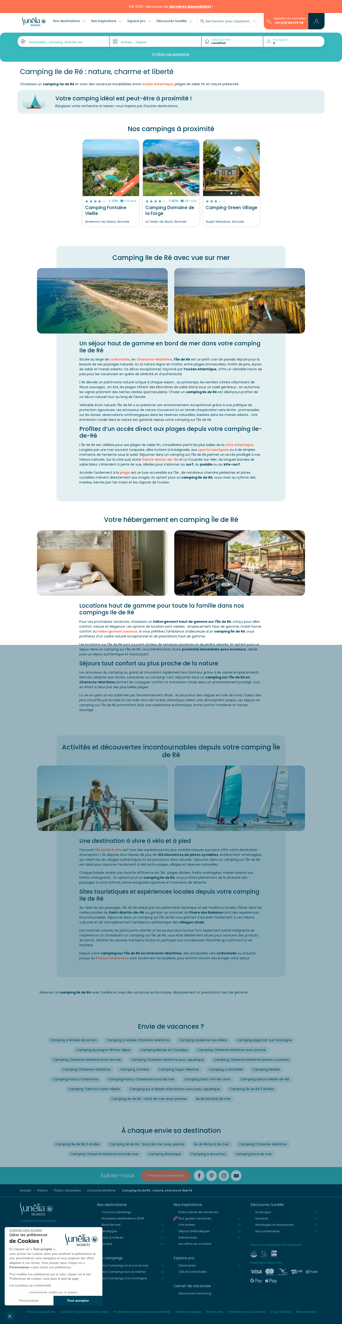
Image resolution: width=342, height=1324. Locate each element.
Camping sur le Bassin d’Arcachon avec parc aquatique (175, 1089)
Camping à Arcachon (208, 1154)
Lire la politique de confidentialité (30, 1285)
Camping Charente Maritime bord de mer (87, 1059)
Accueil (25, 1190)
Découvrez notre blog (194, 1293)
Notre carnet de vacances (198, 1212)
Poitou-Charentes (112, 958)
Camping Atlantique (164, 1154)
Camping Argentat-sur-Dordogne (264, 1040)
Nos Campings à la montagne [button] (124, 1278)
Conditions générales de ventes (84, 1312)
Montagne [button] (109, 1231)
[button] (9, 1316)
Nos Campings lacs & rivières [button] (124, 1272)
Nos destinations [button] (67, 21)
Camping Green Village (231, 207)
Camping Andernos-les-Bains (203, 1040)
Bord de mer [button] (111, 1225)
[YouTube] (236, 1175)
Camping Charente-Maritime (86, 1069)
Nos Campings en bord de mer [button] (125, 1265)
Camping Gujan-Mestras (179, 1069)
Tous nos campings (116, 1212)
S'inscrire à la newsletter (166, 1176)
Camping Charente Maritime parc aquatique (167, 1059)
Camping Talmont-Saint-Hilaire (94, 1089)
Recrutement (306, 1312)
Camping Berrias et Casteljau (164, 1050)
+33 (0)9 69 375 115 (288, 23)
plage (125, 472)
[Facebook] (199, 1175)
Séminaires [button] (187, 1265)
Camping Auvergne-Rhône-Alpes (103, 1050)
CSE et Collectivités (192, 1272)
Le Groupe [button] (263, 1212)
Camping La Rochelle (226, 1069)
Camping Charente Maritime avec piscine (232, 1050)
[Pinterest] (211, 1175)
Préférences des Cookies (247, 1312)
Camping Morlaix (266, 1069)
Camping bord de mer (253, 1154)
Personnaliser (29, 1300)
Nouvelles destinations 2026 (123, 1218)
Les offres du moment (194, 1244)
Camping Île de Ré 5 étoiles (252, 1089)
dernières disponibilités (190, 6)
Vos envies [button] (186, 1225)
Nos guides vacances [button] (194, 1218)
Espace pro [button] (136, 21)
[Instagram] (223, 1175)
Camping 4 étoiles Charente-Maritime (138, 1040)
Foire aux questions (40, 1312)
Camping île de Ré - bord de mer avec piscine (148, 1098)
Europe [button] (107, 1244)
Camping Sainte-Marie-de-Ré (264, 1079)
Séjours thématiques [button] (194, 1231)
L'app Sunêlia (281, 1312)
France (42, 1190)
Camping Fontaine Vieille (105, 210)
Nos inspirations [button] (104, 21)
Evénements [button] (187, 1237)
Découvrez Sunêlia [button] (172, 21)
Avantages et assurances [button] (274, 1225)
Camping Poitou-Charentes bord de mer (141, 1079)
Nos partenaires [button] (267, 1231)
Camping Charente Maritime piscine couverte (251, 1059)
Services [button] (261, 1218)
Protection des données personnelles (142, 1312)
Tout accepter (78, 1300)
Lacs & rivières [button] (112, 1237)
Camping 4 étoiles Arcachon (73, 1040)
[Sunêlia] (34, 21)
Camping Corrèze (134, 1069)
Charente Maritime (101, 1190)
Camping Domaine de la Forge (169, 210)
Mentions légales (188, 1312)
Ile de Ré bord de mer (213, 1098)
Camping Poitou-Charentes (75, 1079)
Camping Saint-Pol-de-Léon (207, 1079)
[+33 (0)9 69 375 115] (269, 21)
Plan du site (214, 1312)
